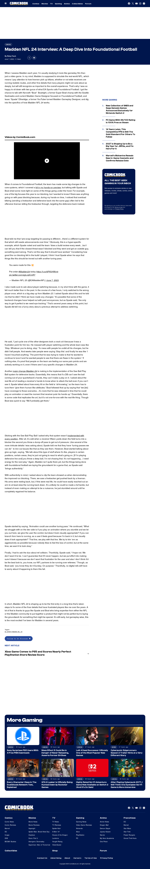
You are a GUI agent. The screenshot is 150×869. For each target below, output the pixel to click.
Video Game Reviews (84, 825)
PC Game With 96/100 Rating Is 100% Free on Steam (120, 121)
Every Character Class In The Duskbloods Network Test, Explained (21, 784)
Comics (35, 4)
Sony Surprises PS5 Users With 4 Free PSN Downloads (22, 751)
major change (25, 371)
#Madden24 (24, 271)
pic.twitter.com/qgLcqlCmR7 (22, 274)
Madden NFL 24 (17, 632)
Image (7, 835)
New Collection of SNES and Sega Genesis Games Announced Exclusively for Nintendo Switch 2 (119, 109)
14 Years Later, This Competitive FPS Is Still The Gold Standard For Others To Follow (120, 133)
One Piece (104, 841)
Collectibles (77, 4)
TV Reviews (56, 825)
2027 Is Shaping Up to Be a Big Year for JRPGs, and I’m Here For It (119, 146)
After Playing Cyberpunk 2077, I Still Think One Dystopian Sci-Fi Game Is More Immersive (127, 784)
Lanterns (55, 838)
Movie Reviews (34, 825)
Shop (55, 850)
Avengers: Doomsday (36, 841)
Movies (45, 4)
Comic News (9, 822)
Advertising (56, 858)
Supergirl (32, 828)
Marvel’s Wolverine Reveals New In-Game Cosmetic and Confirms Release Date (119, 158)
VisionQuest (56, 845)
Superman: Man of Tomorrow (39, 845)
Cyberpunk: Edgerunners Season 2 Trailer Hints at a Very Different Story (126, 753)
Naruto (102, 835)
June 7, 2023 (52, 280)
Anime (67, 4)
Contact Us (42, 858)
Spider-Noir (56, 828)
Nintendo (79, 828)
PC (77, 838)
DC (6, 832)
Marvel (7, 828)
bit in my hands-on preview (48, 187)
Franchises (130, 818)
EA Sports (8, 632)
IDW (6, 838)
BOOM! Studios (10, 841)
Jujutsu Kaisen (105, 832)
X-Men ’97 (56, 832)
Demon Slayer (105, 828)
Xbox (78, 832)
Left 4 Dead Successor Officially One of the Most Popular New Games (92, 753)
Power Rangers (129, 835)
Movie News (33, 822)
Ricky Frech (11, 56)
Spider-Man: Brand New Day (39, 832)
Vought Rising (57, 841)
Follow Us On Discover (18, 638)
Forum (88, 4)
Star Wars (127, 828)
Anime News (104, 822)
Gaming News (81, 822)
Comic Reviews (10, 825)
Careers (77, 858)
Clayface (32, 835)
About (67, 858)
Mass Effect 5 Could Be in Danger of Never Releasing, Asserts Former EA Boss (55, 753)
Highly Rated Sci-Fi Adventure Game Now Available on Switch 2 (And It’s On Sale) (92, 784)
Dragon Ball (104, 825)
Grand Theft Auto (130, 838)
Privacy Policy (119, 209)
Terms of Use (118, 207)
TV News (55, 822)
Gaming (58, 4)
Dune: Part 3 (33, 838)
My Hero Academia (107, 838)
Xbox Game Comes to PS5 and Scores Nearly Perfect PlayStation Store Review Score (38, 653)
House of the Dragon (60, 835)
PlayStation (80, 835)
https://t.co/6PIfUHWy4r (47, 271)
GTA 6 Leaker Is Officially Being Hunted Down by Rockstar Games (57, 784)
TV (51, 4)
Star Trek (127, 832)
